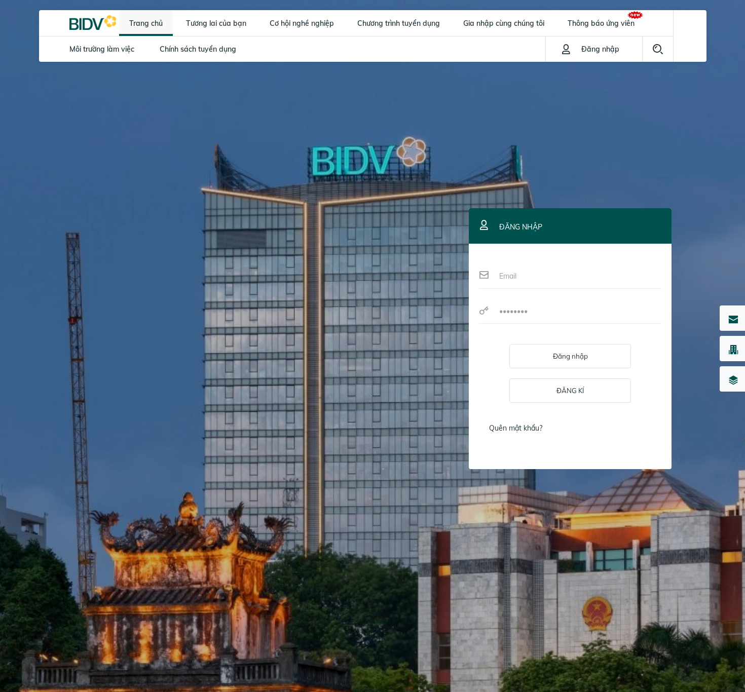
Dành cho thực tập (100, 74)
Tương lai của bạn (216, 23)
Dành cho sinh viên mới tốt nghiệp (213, 74)
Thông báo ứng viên (601, 23)
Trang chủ (146, 23)
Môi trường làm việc (101, 49)
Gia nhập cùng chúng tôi (503, 23)
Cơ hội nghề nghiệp (302, 23)
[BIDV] (92, 21)
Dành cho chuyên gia (329, 74)
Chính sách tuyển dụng (198, 49)
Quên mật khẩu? (515, 428)
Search (658, 49)
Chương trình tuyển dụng (398, 23)
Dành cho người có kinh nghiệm (442, 74)
